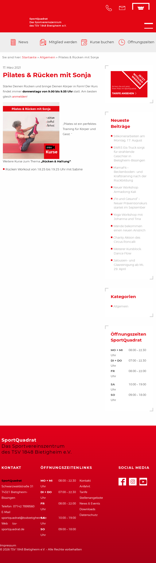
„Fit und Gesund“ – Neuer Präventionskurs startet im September (130, 203)
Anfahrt (85, 486)
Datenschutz (89, 515)
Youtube (143, 480)
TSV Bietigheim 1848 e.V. (136, 8)
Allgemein (47, 57)
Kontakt (85, 480)
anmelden (19, 96)
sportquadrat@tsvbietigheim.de (24, 518)
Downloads (87, 509)
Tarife (83, 492)
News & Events (90, 503)
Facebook (122, 480)
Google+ (133, 480)
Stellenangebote (91, 498)
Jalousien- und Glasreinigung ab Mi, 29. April (128, 265)
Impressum (8, 545)
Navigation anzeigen (148, 26)
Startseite (29, 57)
